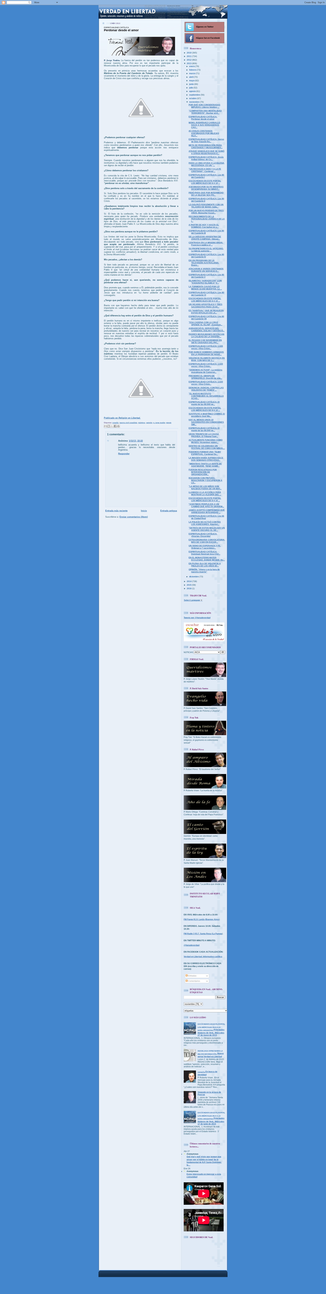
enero (192, 66)
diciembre (194, 576)
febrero (193, 70)
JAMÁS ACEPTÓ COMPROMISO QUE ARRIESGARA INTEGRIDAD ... (207, 511)
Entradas (192, 976)
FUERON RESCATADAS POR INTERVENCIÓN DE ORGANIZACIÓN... (203, 472)
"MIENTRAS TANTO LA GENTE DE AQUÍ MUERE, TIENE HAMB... (205, 465)
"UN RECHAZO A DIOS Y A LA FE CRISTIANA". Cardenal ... (205, 170)
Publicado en (122, 418)
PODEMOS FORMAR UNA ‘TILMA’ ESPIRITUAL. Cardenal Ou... (205, 453)
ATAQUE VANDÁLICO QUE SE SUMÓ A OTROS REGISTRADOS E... (206, 152)
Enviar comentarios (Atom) (134, 517)
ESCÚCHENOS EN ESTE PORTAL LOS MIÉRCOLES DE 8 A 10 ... (205, 182)
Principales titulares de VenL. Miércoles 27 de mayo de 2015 (211, 1029)
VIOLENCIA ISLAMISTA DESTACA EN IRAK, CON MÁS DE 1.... (207, 359)
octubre (193, 98)
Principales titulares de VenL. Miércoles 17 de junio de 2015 (211, 1118)
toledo (168, 423)
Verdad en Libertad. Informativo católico (203, 956)
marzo (192, 73)
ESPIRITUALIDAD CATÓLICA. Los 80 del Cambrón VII (206, 317)
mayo (192, 80)
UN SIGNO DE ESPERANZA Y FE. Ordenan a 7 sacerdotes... (205, 547)
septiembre (195, 95)
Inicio (144, 510)
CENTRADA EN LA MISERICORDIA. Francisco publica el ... (206, 243)
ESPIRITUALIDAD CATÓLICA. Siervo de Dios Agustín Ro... (206, 140)
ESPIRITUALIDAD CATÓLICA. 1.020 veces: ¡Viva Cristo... (206, 347)
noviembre (194, 102)
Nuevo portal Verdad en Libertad (211, 1054)
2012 (189, 60)
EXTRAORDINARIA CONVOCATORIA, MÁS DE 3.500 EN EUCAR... (207, 541)
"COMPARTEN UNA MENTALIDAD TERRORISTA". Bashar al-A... (205, 112)
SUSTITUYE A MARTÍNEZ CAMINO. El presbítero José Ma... (207, 415)
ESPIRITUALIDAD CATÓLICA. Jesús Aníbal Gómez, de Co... (206, 158)
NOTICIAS (188, 652)
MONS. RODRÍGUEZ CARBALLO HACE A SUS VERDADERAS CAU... (204, 125)
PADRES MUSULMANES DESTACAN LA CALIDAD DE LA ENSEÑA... (206, 335)
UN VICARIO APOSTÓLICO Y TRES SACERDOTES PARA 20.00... (205, 305)
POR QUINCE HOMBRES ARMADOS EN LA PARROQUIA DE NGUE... (206, 353)
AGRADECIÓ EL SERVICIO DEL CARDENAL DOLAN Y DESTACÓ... (206, 329)
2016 (189, 588)
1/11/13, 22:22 (136, 441)
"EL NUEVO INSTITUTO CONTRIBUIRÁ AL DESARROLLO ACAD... (206, 396)
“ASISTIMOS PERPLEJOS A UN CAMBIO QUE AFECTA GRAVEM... (206, 505)
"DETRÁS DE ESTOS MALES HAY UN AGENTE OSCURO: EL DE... (207, 529)
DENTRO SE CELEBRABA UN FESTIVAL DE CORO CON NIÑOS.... (207, 447)
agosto (192, 91)
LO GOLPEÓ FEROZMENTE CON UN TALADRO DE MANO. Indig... (206, 205)
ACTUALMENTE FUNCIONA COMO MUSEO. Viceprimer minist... (205, 441)
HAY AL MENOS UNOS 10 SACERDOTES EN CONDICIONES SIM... (206, 422)
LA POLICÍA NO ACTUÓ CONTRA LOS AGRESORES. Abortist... (205, 523)
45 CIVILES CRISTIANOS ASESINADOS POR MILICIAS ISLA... (204, 133)
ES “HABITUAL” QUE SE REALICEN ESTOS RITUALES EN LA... (206, 311)
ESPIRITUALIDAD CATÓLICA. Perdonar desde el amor (203, 118)
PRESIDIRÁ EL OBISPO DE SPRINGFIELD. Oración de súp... (205, 377)
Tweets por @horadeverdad (197, 618)
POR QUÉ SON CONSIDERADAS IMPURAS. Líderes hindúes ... (204, 106)
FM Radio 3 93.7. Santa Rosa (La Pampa (203, 934)
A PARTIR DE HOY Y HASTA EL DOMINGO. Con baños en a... (204, 226)
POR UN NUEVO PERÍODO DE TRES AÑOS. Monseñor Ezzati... (206, 211)
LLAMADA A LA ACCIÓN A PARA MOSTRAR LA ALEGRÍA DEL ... (205, 493)
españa (115, 423)
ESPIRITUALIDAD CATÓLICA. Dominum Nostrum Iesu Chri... (204, 553)
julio (191, 88)
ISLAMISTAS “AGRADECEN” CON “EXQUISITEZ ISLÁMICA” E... (205, 282)
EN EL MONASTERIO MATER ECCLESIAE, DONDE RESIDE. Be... (207, 558)
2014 (189, 581)
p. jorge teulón (159, 423)
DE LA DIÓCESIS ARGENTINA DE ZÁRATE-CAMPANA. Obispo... (205, 238)
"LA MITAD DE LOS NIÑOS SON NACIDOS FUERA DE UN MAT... (205, 487)
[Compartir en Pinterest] (118, 426)
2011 (189, 56)
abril (191, 77)
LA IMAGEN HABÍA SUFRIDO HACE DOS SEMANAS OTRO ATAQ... (206, 459)
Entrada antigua (168, 510)
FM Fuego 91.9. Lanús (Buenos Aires (201, 919)
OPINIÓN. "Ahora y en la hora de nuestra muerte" (204, 570)
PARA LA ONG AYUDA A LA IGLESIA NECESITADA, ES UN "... (206, 164)
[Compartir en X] (112, 426)
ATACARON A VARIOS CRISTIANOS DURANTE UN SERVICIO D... (206, 270)
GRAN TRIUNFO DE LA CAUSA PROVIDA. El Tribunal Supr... (204, 435)
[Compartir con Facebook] (115, 426)
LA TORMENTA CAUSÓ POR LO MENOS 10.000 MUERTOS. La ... (205, 287)
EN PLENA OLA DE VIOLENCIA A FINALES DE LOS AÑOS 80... (205, 564)
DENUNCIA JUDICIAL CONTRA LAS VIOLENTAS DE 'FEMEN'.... (206, 389)
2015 (189, 585)
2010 (189, 53)
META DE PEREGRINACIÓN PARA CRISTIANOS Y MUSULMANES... (205, 146)
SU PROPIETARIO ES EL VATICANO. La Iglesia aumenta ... (206, 249)
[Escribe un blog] (108, 426)
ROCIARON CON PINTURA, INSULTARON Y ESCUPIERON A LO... (205, 480)
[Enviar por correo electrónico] (105, 426)
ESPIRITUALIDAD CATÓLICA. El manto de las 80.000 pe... (204, 403)
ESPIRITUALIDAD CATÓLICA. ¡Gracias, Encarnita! (203, 535)
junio (191, 84)
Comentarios (194, 981)
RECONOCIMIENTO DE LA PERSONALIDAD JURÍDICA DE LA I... (207, 218)
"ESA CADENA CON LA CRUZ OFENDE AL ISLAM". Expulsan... (205, 323)
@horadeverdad (191, 945)
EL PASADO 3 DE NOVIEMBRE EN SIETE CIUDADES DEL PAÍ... (205, 341)
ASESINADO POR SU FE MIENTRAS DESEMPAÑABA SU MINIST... (206, 188)
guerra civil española (128, 423)
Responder (124, 453)
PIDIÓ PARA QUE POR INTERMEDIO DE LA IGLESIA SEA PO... (206, 194)
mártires (141, 423)
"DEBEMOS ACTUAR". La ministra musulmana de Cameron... (205, 371)
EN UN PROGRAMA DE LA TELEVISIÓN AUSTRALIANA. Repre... (204, 262)
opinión (149, 423)
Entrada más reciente (116, 510)
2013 (189, 63)
